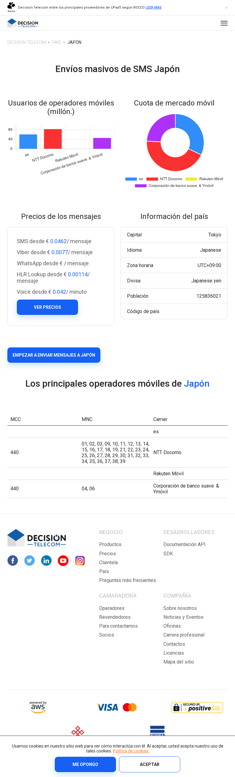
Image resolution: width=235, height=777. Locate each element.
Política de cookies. (131, 750)
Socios (106, 635)
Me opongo (85, 764)
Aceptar (149, 764)
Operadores (112, 608)
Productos (110, 544)
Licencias (173, 653)
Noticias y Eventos (183, 617)
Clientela (108, 562)
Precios (107, 554)
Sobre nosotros (180, 608)
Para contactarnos (118, 626)
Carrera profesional (183, 635)
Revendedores (115, 617)
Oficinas (172, 626)
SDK (168, 554)
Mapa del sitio (178, 662)
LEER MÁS (154, 8)
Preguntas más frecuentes (127, 580)
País (104, 571)
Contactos (174, 644)
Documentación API (184, 544)
